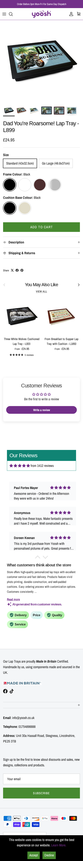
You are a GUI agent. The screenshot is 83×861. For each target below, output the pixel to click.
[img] (19, 465)
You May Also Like (41, 284)
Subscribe (41, 793)
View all (41, 291)
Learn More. (58, 845)
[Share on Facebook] (17, 270)
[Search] (12, 14)
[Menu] (4, 14)
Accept (33, 855)
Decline (49, 855)
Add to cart (41, 227)
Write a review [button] (41, 410)
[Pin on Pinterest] (21, 270)
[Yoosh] (41, 14)
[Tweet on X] (12, 270)
